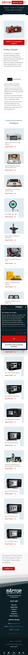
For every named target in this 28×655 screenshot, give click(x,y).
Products (8, 654)
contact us (8, 569)
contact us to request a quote (14, 42)
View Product (9, 147)
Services (14, 611)
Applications (14, 654)
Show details (19, 332)
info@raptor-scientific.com (15, 626)
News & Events (14, 616)
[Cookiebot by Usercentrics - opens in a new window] (16, 307)
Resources (14, 614)
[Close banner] (25, 307)
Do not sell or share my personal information (14, 345)
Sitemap (11, 641)
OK (14, 338)
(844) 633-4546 (17, 2)
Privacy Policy (18, 641)
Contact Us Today (12, 633)
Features (10, 79)
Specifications (16, 79)
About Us (14, 605)
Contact (19, 654)
